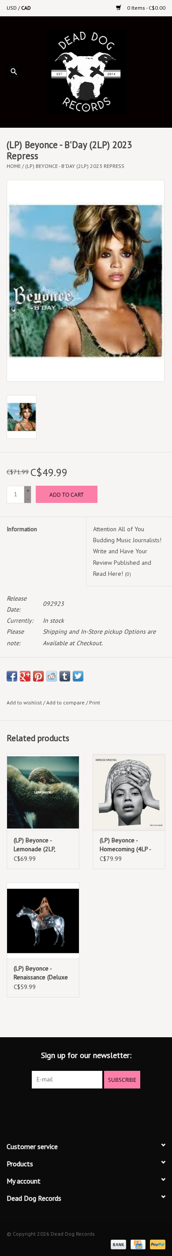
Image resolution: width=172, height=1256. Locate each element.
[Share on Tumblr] (65, 676)
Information (22, 529)
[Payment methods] (117, 1244)
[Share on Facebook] (12, 676)
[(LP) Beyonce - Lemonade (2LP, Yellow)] (43, 792)
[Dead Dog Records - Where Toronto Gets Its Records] (99, 71)
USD (12, 7)
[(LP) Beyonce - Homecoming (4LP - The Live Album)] (129, 792)
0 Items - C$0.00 (145, 7)
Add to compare (66, 702)
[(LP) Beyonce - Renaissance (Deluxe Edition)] (43, 921)
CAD (26, 7)
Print (94, 702)
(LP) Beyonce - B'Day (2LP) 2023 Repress (74, 166)
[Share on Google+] (25, 676)
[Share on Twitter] (78, 676)
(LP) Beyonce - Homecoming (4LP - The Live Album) (125, 844)
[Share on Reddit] (51, 676)
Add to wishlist (24, 702)
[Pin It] (38, 676)
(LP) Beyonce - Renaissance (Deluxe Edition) (41, 973)
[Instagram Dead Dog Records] (110, 1107)
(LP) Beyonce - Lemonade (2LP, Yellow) (34, 844)
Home (14, 166)
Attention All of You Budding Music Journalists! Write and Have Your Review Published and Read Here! (127, 551)
